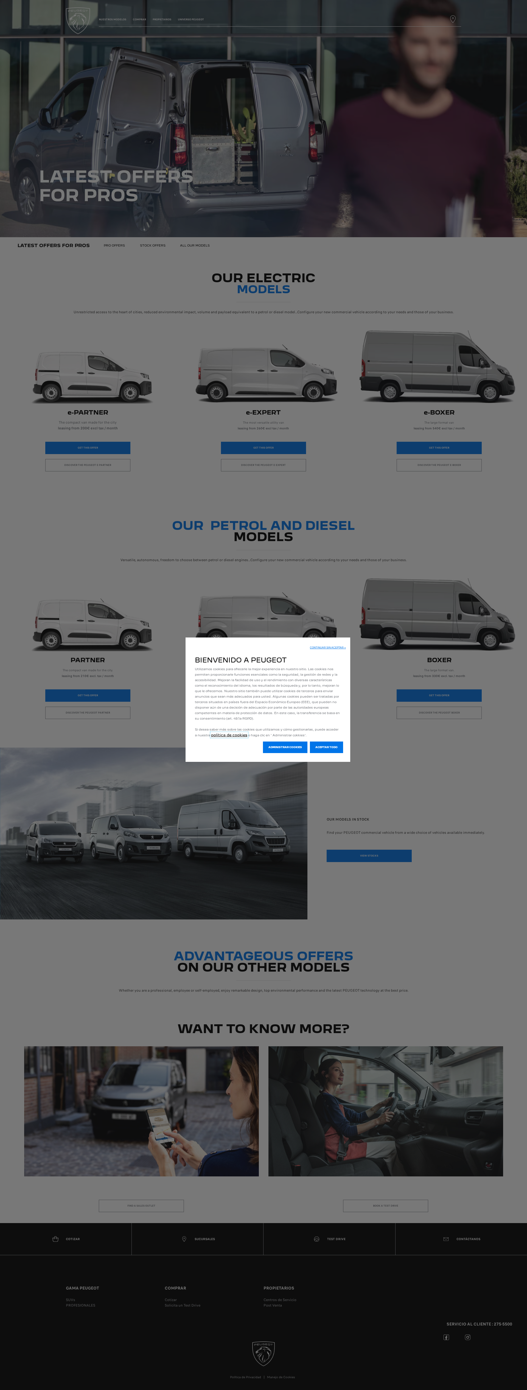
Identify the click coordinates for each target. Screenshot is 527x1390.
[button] (328, 647)
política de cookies (229, 735)
